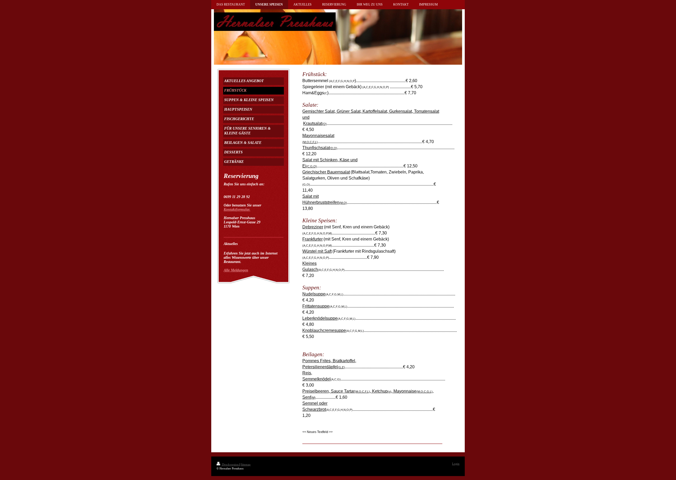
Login (455, 463)
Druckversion (230, 464)
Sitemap (246, 464)
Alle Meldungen (236, 270)
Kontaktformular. (237, 209)
